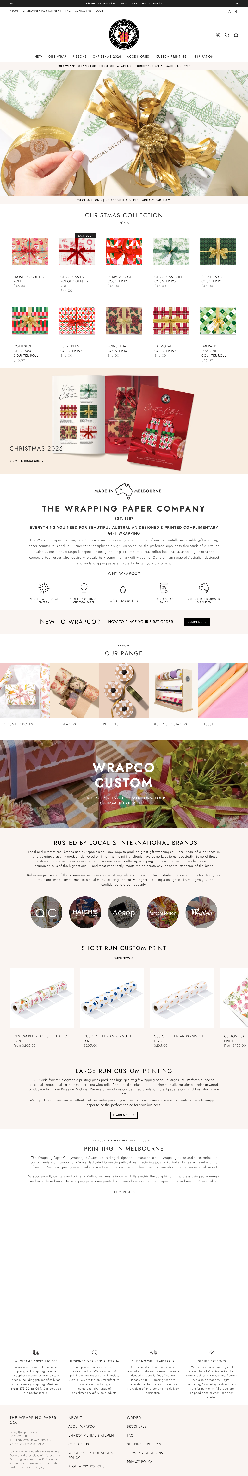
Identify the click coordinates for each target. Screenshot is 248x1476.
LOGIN (100, 11)
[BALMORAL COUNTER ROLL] (171, 321)
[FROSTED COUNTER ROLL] (30, 252)
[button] (39, 56)
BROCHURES (136, 1426)
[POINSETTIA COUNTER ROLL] (124, 321)
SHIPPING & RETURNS (144, 1444)
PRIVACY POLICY (140, 1461)
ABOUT (14, 11)
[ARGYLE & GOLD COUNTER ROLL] (218, 252)
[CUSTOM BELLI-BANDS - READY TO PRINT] (42, 1000)
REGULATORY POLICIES (86, 1466)
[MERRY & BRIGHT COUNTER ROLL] (124, 252)
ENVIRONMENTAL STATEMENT (42, 11)
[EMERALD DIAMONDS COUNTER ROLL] (218, 321)
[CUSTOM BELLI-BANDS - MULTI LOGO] (112, 1000)
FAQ (68, 11)
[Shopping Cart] (236, 34)
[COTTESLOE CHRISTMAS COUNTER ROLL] (30, 321)
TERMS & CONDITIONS (145, 1453)
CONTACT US (83, 11)
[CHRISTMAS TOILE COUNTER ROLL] (171, 252)
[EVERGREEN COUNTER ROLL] (77, 321)
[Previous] (11, 3)
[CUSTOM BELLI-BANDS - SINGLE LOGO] (182, 1000)
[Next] (236, 3)
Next (242, 1000)
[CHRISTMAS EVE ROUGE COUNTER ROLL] (77, 252)
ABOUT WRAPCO (81, 1426)
